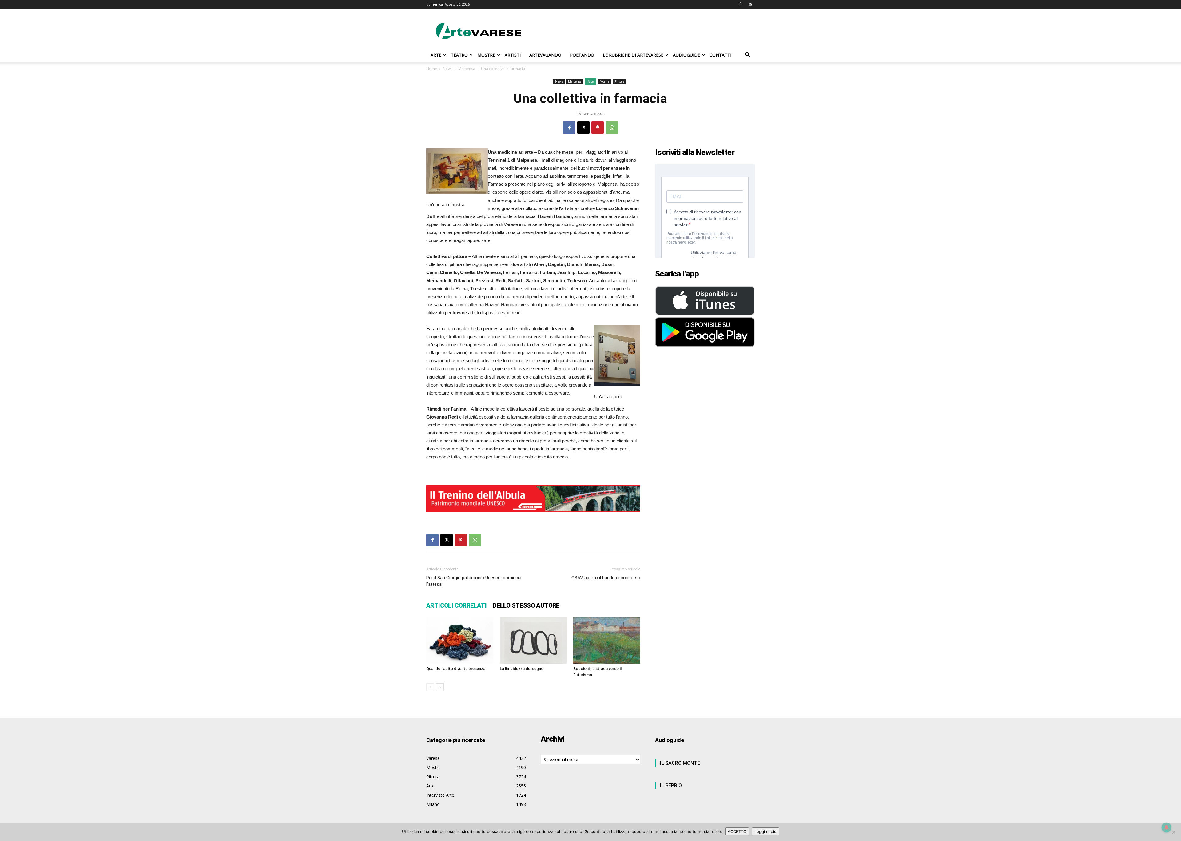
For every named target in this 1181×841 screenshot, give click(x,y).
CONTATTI (720, 55)
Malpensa (466, 68)
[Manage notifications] (1166, 827)
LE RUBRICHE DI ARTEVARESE (633, 55)
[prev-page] (430, 687)
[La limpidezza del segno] (533, 640)
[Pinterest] (597, 127)
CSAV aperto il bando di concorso (605, 578)
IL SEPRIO (671, 785)
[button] (747, 55)
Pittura (619, 81)
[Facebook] (740, 4)
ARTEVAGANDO (545, 55)
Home (431, 68)
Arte (591, 81)
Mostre (604, 81)
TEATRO (459, 55)
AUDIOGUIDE (686, 55)
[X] (583, 127)
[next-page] (440, 687)
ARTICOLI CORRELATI (456, 605)
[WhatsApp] (612, 127)
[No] (1173, 832)
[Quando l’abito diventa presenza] (459, 640)
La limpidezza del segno (521, 668)
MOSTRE (486, 55)
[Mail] (750, 4)
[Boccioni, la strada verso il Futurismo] (606, 640)
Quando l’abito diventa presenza (455, 668)
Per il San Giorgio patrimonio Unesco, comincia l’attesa (473, 581)
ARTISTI (513, 55)
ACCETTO (737, 831)
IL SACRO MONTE (680, 763)
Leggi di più (765, 831)
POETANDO (582, 55)
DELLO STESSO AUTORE (526, 605)
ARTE (436, 55)
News (447, 68)
